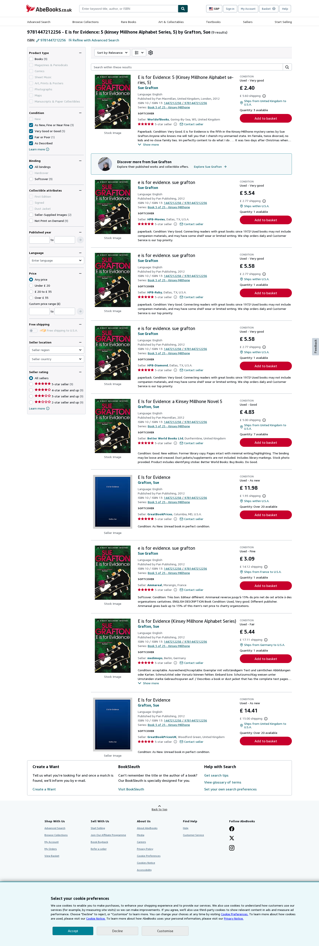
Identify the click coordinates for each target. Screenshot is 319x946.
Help (285, 8)
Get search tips (216, 775)
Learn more (37, 149)
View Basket (51, 855)
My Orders (50, 848)
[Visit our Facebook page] (231, 829)
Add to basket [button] (266, 118)
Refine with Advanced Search (96, 40)
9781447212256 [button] (53, 40)
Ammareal (154, 585)
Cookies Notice (146, 862)
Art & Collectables (171, 22)
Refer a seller (99, 848)
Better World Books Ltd (165, 438)
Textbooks (213, 22)
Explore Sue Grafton (208, 166)
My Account (248, 8)
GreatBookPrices (159, 514)
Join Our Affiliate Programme (108, 835)
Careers (141, 842)
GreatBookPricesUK (161, 737)
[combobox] (128, 8)
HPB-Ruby (154, 292)
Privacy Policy (145, 848)
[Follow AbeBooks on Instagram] (231, 848)
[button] (80, 239)
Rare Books (128, 22)
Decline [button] (117, 931)
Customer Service (193, 835)
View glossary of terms (222, 782)
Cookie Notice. (95, 918)
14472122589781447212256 (185, 103)
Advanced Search (38, 22)
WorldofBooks (158, 119)
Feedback (315, 346)
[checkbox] (31, 59)
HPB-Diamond (157, 365)
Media (140, 835)
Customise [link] (165, 931)
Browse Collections (85, 22)
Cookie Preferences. (234, 914)
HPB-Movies (156, 219)
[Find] (183, 8)
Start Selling (283, 22)
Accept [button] (73, 931)
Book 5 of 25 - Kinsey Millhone (169, 107)
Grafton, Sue (148, 407)
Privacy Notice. (233, 918)
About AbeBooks (147, 828)
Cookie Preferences (149, 855)
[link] (150, 52)
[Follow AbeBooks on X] (231, 838)
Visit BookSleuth (131, 789)
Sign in (230, 8)
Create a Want (44, 789)
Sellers (248, 22)
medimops (155, 658)
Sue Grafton (148, 88)
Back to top (159, 809)
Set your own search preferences (230, 789)
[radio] (31, 179)
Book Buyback (99, 842)
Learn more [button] (37, 408)
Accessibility (144, 869)
